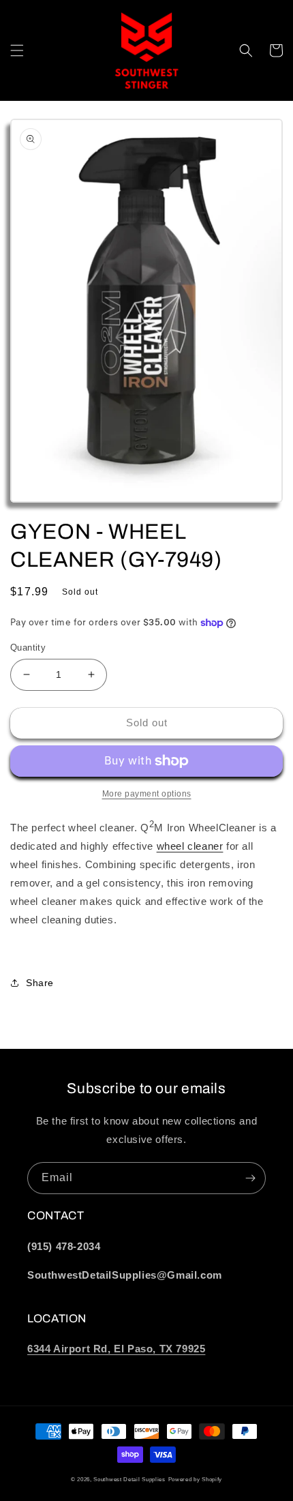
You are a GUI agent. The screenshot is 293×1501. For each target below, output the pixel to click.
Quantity (28, 647)
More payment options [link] (146, 794)
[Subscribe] (250, 1178)
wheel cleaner (190, 846)
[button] (17, 50)
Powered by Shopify (195, 1479)
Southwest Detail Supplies (129, 1479)
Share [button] (40, 982)
